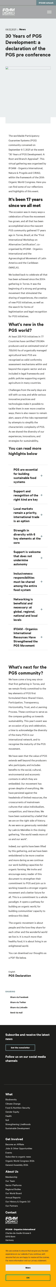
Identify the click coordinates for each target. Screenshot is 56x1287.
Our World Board (13, 1193)
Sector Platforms (13, 1185)
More (28, 1267)
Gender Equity (12, 1111)
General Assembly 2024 (16, 1164)
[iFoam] (8, 11)
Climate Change (12, 1103)
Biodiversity (11, 1099)
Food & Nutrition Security (17, 1107)
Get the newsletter (20, 1047)
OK (28, 1277)
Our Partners (11, 1205)
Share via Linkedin (19, 1007)
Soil (7, 1119)
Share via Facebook (19, 997)
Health (8, 1115)
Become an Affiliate (14, 1144)
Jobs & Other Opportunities (18, 1148)
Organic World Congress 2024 (19, 1160)
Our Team (10, 1180)
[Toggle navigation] (49, 11)
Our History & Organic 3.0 (17, 1201)
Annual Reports (13, 1197)
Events (8, 1152)
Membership (11, 1176)
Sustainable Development (17, 1128)
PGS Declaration (20, 975)
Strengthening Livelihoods (18, 1124)
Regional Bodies (13, 1189)
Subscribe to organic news (18, 1156)
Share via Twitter (18, 1002)
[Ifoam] (28, 1220)
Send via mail (16, 1012)
